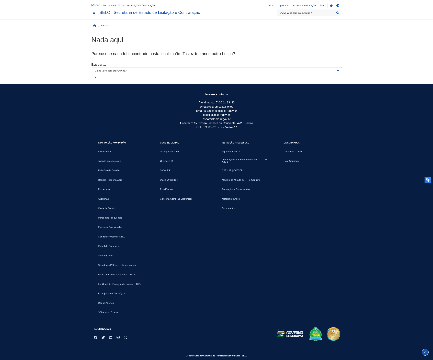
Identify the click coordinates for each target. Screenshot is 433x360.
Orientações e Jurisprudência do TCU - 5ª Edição (244, 161)
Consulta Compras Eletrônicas (176, 198)
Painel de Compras (108, 246)
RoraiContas (166, 189)
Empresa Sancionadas (110, 227)
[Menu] (94, 12)
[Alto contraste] (337, 5)
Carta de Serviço (107, 208)
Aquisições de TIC (231, 151)
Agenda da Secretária (109, 161)
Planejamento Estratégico (112, 293)
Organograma (105, 255)
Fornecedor (104, 189)
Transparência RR (169, 151)
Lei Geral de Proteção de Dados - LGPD (119, 284)
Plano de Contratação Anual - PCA (116, 274)
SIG (322, 5)
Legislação (283, 5)
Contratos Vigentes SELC (111, 236)
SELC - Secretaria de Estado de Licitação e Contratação (149, 12)
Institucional (104, 151)
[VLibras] (331, 5)
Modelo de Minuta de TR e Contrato (241, 179)
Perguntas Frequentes (110, 217)
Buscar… (98, 64)
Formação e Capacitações (236, 189)
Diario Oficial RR (169, 179)
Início (271, 5)
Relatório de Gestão (109, 170)
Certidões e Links (293, 151)
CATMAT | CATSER (232, 170)
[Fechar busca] (95, 77)
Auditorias (103, 198)
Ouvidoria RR (167, 161)
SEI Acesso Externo (108, 312)
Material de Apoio (231, 198)
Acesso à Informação (304, 5)
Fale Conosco (291, 161)
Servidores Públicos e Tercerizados (117, 265)
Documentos (228, 208)
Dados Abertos (106, 303)
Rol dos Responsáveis (110, 179)
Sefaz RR (165, 170)
